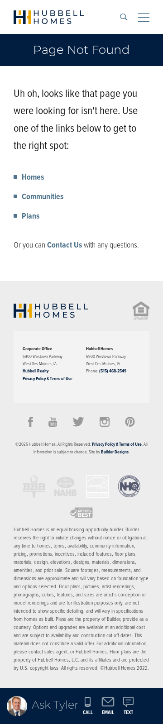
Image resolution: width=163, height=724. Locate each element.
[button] (123, 17)
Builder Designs (115, 451)
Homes (33, 177)
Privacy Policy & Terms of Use (47, 378)
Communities (42, 196)
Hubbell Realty (35, 370)
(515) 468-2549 (112, 370)
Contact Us (64, 245)
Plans (30, 216)
